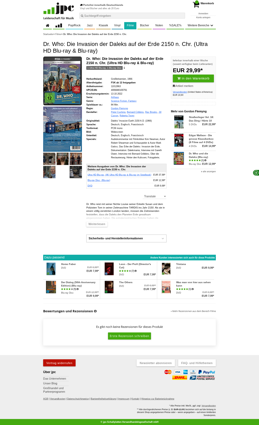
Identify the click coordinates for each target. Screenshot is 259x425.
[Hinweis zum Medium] (124, 68)
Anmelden (203, 13)
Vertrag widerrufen (59, 363)
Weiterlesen (96, 224)
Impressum (124, 398)
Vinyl (117, 25)
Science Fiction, (119, 101)
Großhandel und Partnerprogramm (54, 390)
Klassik (103, 25)
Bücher (144, 25)
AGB (45, 398)
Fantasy (132, 101)
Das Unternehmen (54, 378)
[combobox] (132, 16)
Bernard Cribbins (135, 112)
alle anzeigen (209, 171)
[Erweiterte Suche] (182, 15)
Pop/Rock (74, 25)
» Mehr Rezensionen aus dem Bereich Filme (193, 311)
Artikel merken (184, 85)
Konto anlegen (203, 17)
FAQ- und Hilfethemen (197, 363)
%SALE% (175, 25)
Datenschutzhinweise (78, 398)
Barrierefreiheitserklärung (103, 398)
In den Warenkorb (195, 78)
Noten (159, 25)
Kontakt (135, 398)
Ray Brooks (151, 112)
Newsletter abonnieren (156, 363)
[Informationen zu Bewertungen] (95, 311)
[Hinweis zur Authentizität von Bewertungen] (205, 160)
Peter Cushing (118, 112)
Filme (130, 25)
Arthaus (115, 97)
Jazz (90, 25)
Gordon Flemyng (119, 108)
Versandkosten (180, 92)
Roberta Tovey (127, 115)
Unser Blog (50, 383)
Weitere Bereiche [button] (198, 25)
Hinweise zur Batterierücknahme (157, 398)
